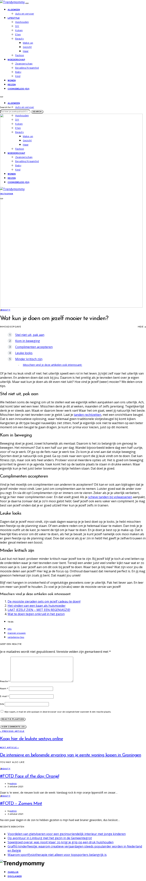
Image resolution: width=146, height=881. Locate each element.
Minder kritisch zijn (28, 359)
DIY (17, 26)
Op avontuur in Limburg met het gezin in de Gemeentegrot (50, 838)
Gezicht (27, 47)
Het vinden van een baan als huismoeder (37, 606)
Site (2, 704)
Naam (4, 688)
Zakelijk (13, 872)
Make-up (28, 43)
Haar (26, 51)
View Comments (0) (13, 727)
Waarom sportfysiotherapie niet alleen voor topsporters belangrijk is (57, 855)
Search (37, 112)
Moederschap (16, 59)
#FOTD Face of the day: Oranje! (29, 776)
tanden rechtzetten (87, 415)
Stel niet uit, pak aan (29, 335)
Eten (18, 34)
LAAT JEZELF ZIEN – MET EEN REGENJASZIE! (39, 610)
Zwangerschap (24, 63)
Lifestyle (14, 18)
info (10, 629)
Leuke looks (24, 353)
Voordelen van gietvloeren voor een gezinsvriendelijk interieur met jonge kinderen (67, 834)
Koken (19, 30)
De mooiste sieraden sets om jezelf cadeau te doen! (44, 601)
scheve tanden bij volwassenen (110, 497)
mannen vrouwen (17, 633)
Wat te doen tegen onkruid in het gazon (36, 614)
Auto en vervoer (24, 14)
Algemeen (14, 9)
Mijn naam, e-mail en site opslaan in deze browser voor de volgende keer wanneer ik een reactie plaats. (58, 712)
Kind (17, 76)
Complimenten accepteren (34, 347)
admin (13, 783)
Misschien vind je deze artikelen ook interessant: (52, 365)
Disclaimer (15, 876)
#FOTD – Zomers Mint (21, 803)
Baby (18, 72)
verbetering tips (16, 637)
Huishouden (22, 22)
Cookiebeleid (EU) (18, 88)
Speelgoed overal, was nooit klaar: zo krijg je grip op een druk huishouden (60, 842)
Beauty (19, 39)
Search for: (5, 107)
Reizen (12, 84)
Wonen (12, 80)
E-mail (4, 696)
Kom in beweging (27, 341)
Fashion (19, 55)
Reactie (5, 681)
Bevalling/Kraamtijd (27, 68)
